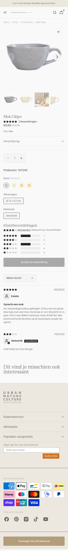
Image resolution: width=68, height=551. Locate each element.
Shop (15, 22)
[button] (5, 12)
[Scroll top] (64, 547)
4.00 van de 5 (24, 230)
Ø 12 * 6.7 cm (15, 201)
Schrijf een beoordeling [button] (34, 262)
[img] (10, 289)
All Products (27, 22)
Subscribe (51, 456)
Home (6, 22)
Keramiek (13, 216)
